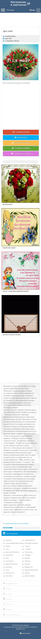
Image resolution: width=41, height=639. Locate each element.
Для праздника (12, 534)
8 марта (8, 546)
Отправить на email (22, 132)
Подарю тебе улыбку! (9, 248)
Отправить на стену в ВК (22, 153)
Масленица (9, 567)
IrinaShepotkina (10, 36)
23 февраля (28, 555)
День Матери (9, 555)
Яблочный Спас (10, 573)
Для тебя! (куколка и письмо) (12, 334)
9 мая (7, 558)
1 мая (7, 549)
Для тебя (8, 38)
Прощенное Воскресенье (31, 570)
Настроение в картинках (10, 627)
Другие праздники (30, 576)
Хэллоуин (27, 573)
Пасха (7, 570)
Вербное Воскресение (12, 564)
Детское (9, 604)
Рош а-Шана (9, 576)
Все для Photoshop (13, 615)
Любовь (9, 599)
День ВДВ (27, 558)
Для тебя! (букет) (7, 204)
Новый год (8, 540)
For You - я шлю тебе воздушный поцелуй (16, 291)
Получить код (22, 137)
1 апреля (27, 546)
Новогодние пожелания (31, 543)
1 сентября (28, 549)
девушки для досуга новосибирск (17, 523)
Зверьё (9, 610)
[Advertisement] (20, 19)
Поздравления (11, 583)
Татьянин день (29, 552)
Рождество (27, 561)
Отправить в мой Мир (22, 148)
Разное (9, 594)
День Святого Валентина (12, 552)
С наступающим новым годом (14, 543)
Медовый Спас (29, 567)
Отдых (8, 589)
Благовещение (9, 561)
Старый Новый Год (30, 540)
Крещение (27, 564)
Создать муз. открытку (22, 143)
